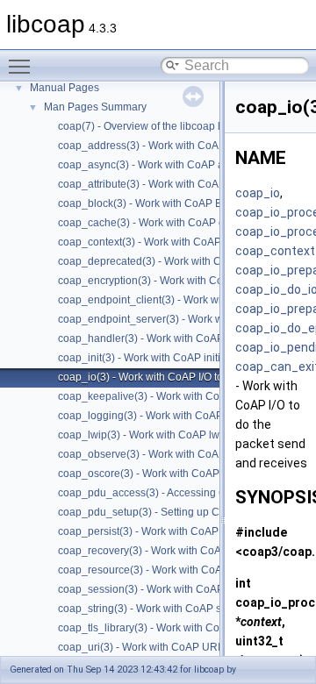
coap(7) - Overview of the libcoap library (153, 126)
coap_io (257, 193)
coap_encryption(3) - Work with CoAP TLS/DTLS (173, 280)
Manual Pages (64, 88)
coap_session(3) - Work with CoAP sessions (163, 589)
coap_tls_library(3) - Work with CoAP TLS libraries (177, 628)
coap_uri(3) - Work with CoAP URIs (142, 647)
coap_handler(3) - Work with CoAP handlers (163, 338)
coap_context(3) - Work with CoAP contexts (160, 242)
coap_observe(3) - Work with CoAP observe (162, 454)
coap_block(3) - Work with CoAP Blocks (152, 203)
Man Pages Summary (95, 107)
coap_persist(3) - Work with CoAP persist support (174, 531)
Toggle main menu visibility (23, 66)
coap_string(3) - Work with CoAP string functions (173, 608)
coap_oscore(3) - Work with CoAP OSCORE (163, 473)
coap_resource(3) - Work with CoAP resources (168, 570)
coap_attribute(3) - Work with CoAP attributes (165, 184)
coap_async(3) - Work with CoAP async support (171, 165)
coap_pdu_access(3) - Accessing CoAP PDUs (167, 493)
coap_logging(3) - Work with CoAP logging (160, 416)
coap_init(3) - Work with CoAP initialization (159, 358)
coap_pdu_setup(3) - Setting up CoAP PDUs (164, 512)
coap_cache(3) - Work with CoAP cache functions (175, 223)
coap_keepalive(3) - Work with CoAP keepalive (170, 396)
